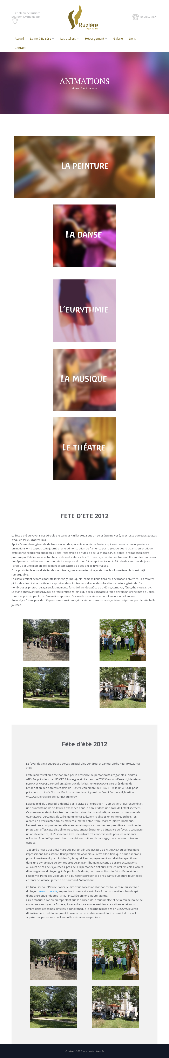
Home (75, 88)
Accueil (19, 38)
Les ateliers (68, 38)
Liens (132, 38)
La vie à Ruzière (40, 38)
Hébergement (94, 38)
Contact (20, 48)
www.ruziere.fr (48, 891)
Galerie (118, 38)
